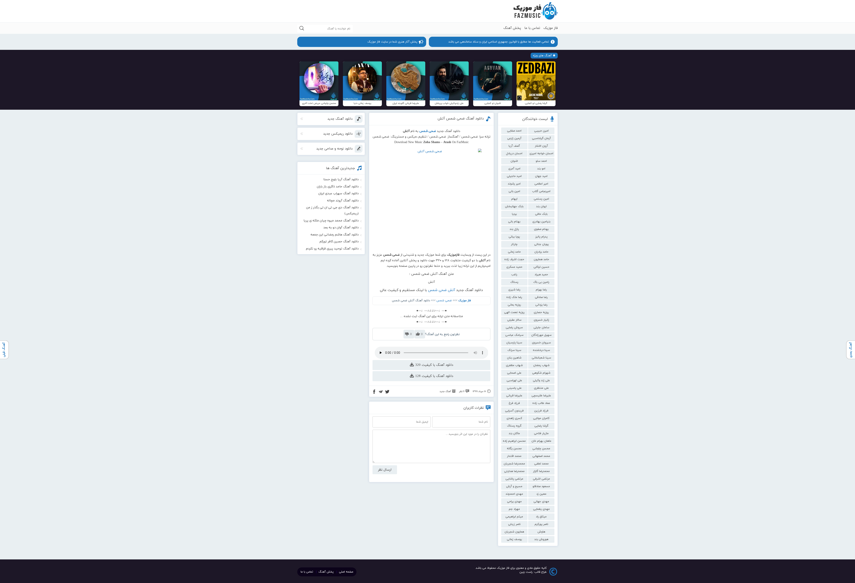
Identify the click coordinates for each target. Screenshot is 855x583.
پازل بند (514, 229)
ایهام (514, 199)
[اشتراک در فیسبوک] (374, 392)
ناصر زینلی (514, 524)
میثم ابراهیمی (514, 517)
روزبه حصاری (541, 312)
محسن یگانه (514, 449)
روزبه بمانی (514, 305)
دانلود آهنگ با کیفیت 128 (433, 376)
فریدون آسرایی (514, 411)
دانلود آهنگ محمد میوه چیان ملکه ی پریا (331, 221)
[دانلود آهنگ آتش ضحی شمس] (431, 199)
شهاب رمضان (541, 365)
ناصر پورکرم (541, 524)
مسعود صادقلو (541, 486)
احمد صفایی (514, 131)
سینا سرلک (514, 350)
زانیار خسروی (541, 320)
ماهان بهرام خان (541, 441)
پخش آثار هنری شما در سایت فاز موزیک (392, 42)
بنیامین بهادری (541, 222)
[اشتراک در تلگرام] (380, 392)
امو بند (541, 169)
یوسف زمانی (514, 539)
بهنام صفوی (541, 229)
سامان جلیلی (541, 328)
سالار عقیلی (514, 320)
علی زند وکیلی (541, 381)
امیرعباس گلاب (541, 191)
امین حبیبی (541, 131)
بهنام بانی (514, 222)
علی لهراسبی (514, 381)
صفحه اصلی (346, 572)
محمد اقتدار (514, 456)
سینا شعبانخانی (541, 358)
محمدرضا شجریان (514, 464)
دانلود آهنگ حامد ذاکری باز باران (338, 186)
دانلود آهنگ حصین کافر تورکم (339, 241)
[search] (301, 28)
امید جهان (541, 176)
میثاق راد (541, 517)
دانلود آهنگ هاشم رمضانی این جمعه (335, 235)
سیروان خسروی (541, 343)
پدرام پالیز (541, 237)
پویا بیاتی (514, 237)
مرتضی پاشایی (514, 479)
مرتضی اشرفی (541, 479)
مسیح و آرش (514, 486)
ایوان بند (541, 206)
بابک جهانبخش (514, 206)
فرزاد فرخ (514, 403)
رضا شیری (514, 290)
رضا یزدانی (541, 305)
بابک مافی (541, 214)
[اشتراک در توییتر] (387, 392)
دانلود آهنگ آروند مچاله (343, 200)
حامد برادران (541, 252)
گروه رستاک (514, 426)
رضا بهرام (541, 290)
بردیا (514, 214)
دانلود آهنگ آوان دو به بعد (341, 227)
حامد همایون (541, 259)
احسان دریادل (514, 154)
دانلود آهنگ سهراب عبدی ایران (338, 193)
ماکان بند (514, 433)
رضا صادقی (541, 297)
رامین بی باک (541, 282)
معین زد (541, 494)
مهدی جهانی (541, 502)
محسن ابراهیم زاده (514, 441)
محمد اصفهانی (541, 456)
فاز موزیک (551, 28)
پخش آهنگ (512, 28)
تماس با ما (532, 28)
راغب (514, 275)
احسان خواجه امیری (541, 154)
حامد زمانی (514, 252)
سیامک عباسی (514, 335)
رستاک (514, 282)
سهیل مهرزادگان (541, 335)
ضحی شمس (444, 301)
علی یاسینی (514, 388)
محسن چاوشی (541, 449)
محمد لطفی (541, 464)
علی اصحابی (514, 373)
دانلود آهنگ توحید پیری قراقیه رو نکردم (332, 249)
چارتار (514, 244)
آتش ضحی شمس (441, 290)
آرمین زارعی (514, 138)
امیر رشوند (514, 184)
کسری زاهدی (514, 418)
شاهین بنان (514, 358)
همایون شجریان (514, 532)
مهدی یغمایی (541, 509)
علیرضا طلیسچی (541, 396)
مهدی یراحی (514, 502)
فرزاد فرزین (541, 411)
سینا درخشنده (541, 350)
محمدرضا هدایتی (514, 471)
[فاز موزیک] (535, 11)
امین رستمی (541, 199)
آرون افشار (541, 146)
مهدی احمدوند (514, 494)
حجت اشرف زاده (514, 259)
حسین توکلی (541, 267)
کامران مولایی (541, 418)
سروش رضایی (514, 328)
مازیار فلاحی (541, 433)
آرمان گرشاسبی (541, 138)
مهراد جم (514, 509)
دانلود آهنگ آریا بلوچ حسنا (341, 179)
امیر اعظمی (541, 184)
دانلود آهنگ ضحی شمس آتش (461, 118)
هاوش (541, 532)
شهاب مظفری (514, 365)
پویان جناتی (541, 244)
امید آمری (514, 169)
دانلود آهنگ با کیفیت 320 (433, 365)
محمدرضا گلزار (541, 471)
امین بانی (514, 191)
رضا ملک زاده (514, 297)
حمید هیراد (541, 275)
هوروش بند (541, 539)
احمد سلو (541, 161)
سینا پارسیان (514, 343)
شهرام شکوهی (541, 373)
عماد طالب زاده (541, 403)
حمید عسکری (514, 267)
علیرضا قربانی (514, 396)
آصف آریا (514, 146)
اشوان (514, 161)
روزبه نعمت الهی (514, 312)
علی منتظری (541, 388)
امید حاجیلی (514, 176)
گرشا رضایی (541, 426)
